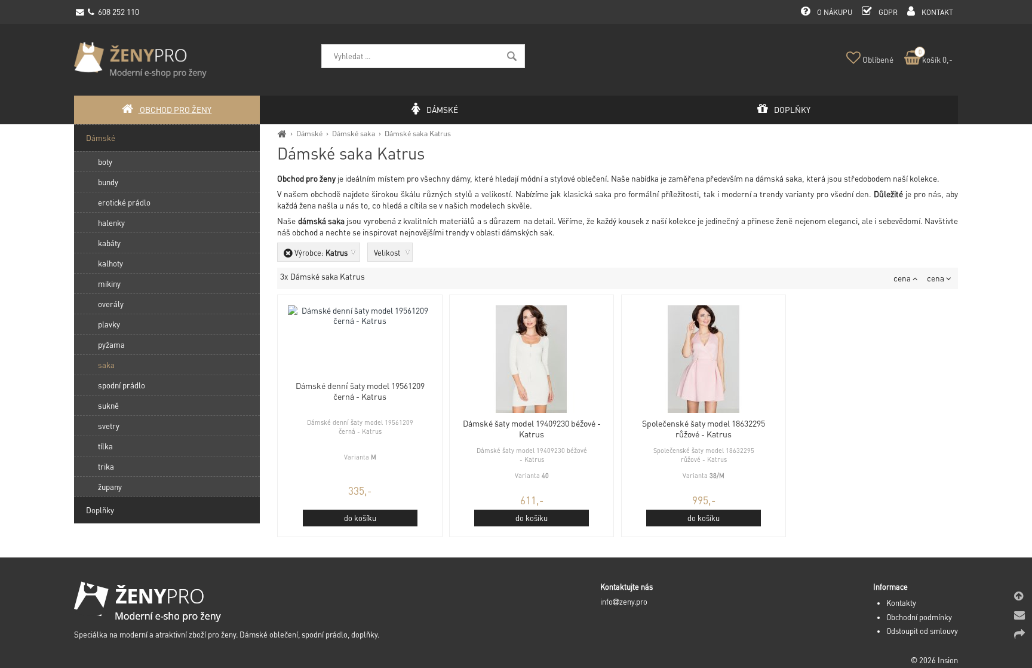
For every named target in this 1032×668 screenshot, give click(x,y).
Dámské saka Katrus (418, 133)
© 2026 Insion (934, 660)
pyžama (111, 344)
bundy (108, 182)
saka (106, 365)
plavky (109, 324)
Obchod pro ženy (174, 110)
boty (105, 162)
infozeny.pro (623, 601)
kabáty (109, 243)
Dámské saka (353, 133)
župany (110, 487)
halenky (111, 222)
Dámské (309, 133)
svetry (108, 426)
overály (111, 304)
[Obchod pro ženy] (282, 133)
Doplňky (100, 510)
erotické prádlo (124, 202)
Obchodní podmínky (919, 617)
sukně (108, 405)
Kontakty (901, 603)
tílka (105, 446)
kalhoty (110, 263)
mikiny (109, 283)
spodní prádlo (121, 385)
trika (106, 466)
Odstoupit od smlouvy (922, 631)
